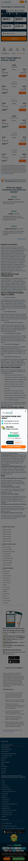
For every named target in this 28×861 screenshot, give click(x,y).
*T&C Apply (23, 449)
